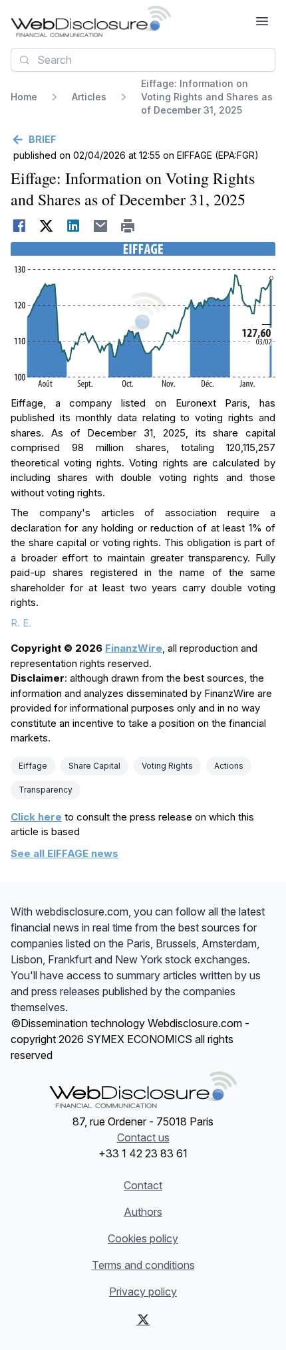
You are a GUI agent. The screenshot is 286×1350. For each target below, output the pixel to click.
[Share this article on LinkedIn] (73, 226)
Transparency (45, 790)
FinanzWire (133, 648)
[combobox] (143, 60)
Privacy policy (143, 1291)
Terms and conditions (143, 1265)
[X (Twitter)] (143, 1319)
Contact (143, 1185)
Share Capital (94, 766)
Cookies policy (143, 1238)
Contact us (143, 1137)
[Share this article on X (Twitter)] (46, 226)
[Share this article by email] (100, 226)
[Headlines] (91, 21)
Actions (228, 766)
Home (24, 96)
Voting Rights (167, 766)
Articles (89, 96)
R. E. (21, 623)
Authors (143, 1211)
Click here (36, 817)
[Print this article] (128, 226)
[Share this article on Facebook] (19, 226)
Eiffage (33, 766)
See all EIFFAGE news (64, 853)
